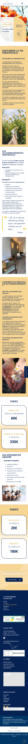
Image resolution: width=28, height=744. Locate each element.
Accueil (5, 601)
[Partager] (26, 368)
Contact (5, 608)
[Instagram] (4, 707)
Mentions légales (14, 728)
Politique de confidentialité (14, 731)
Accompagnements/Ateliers (10, 604)
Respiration (6, 695)
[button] (22, 3)
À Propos (5, 603)
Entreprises (6, 606)
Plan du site (6, 609)
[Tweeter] (26, 376)
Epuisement (6, 700)
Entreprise (5, 701)
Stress (4, 696)
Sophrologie (6, 698)
